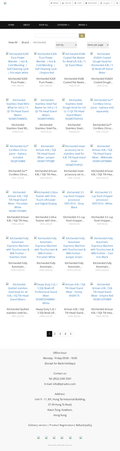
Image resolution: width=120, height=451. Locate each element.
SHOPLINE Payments (64, 445)
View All (12, 42)
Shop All (43, 24)
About (26, 24)
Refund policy (84, 425)
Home (11, 24)
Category (62, 24)
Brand (82, 24)
